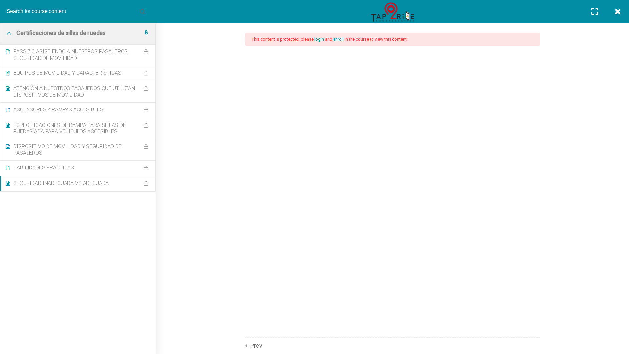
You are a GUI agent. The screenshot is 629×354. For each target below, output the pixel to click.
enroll (338, 39)
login (319, 39)
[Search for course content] (142, 11)
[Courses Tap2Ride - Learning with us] (392, 12)
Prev (256, 345)
